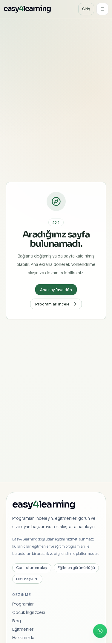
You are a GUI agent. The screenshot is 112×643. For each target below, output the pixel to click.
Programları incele (52, 304)
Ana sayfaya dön (56, 289)
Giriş (86, 8)
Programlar (23, 604)
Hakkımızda (23, 637)
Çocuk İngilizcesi (28, 612)
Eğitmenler (22, 629)
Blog (16, 621)
